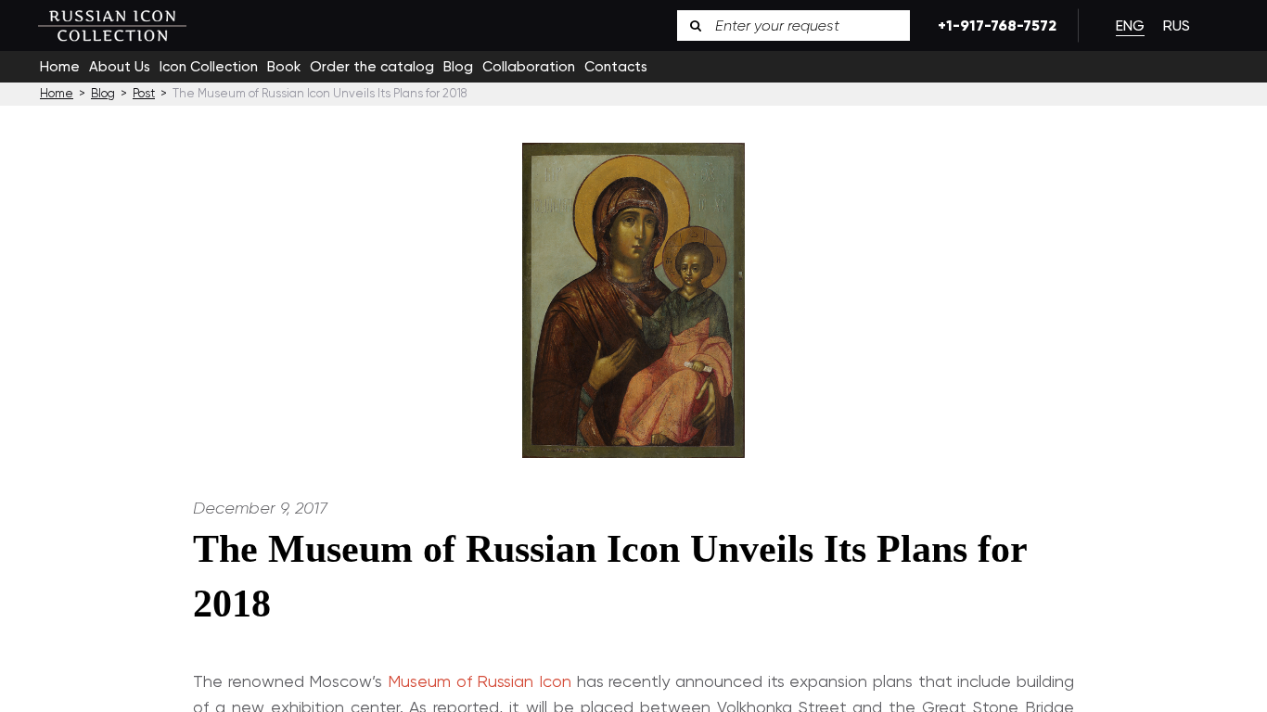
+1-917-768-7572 (994, 25)
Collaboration (528, 66)
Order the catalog (372, 66)
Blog (458, 66)
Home (60, 66)
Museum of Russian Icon (479, 681)
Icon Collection (209, 66)
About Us (119, 66)
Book (284, 66)
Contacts (615, 66)
